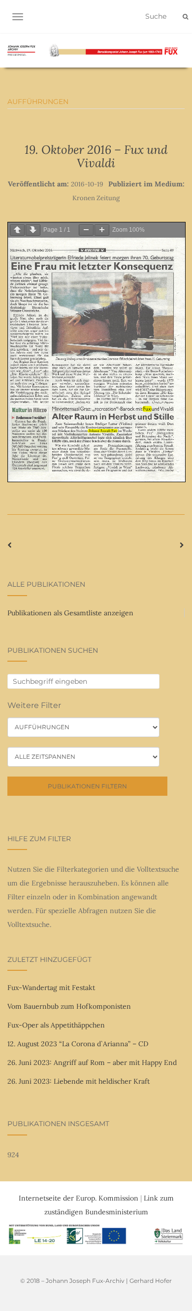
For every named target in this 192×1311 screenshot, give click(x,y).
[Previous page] (17, 230)
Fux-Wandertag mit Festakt (51, 987)
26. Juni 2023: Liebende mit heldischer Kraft (78, 1081)
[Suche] (185, 16)
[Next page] (33, 230)
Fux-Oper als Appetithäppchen (56, 1025)
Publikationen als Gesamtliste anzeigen (70, 612)
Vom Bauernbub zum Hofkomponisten (69, 1006)
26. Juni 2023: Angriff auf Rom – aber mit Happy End (92, 1062)
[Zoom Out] (86, 230)
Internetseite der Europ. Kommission (78, 1198)
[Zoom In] (102, 230)
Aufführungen (37, 101)
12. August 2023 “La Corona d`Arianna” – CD (77, 1043)
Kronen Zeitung (96, 198)
